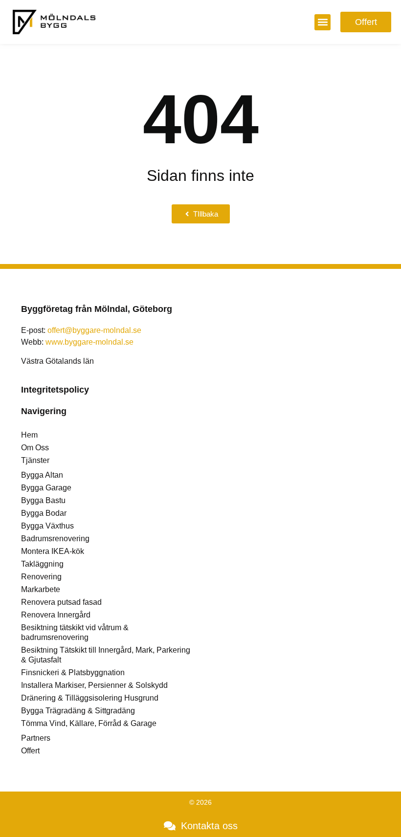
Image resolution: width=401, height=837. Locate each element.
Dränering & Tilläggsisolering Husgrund (89, 698)
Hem (29, 435)
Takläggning (42, 564)
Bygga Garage (46, 488)
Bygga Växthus (47, 526)
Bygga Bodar (44, 513)
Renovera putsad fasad (61, 602)
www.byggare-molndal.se (89, 342)
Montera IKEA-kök (52, 551)
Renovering (41, 577)
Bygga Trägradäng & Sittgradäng (78, 710)
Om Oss (35, 447)
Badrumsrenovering (55, 538)
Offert (30, 751)
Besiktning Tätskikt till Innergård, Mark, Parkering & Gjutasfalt (105, 655)
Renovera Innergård (55, 615)
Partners (35, 738)
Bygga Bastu (43, 500)
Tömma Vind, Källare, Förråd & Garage (88, 723)
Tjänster (35, 460)
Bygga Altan (42, 475)
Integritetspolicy (55, 390)
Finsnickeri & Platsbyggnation (73, 672)
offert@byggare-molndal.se (94, 330)
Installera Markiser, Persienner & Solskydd (94, 685)
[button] (322, 22)
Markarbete (40, 589)
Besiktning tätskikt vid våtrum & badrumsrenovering (75, 632)
